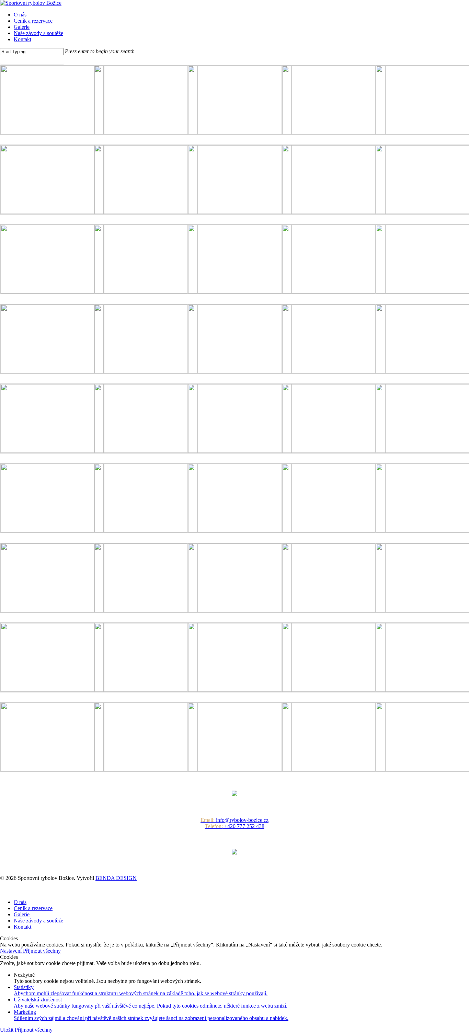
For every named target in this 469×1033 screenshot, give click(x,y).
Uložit (7, 1030)
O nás (20, 902)
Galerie (22, 914)
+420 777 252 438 (234, 826)
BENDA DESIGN (116, 878)
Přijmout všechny (42, 951)
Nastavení (11, 951)
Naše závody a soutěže (38, 920)
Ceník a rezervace (33, 908)
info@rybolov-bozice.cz (234, 820)
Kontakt (22, 927)
